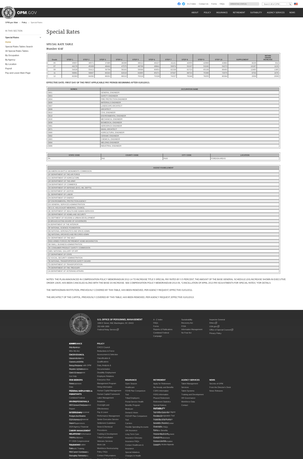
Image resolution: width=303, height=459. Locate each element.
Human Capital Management (109, 391)
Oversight (157, 426)
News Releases (216, 391)
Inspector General (217, 320)
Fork (71, 448)
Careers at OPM (76, 362)
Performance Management (108, 416)
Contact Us (203, 4)
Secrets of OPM (216, 384)
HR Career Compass (78, 452)
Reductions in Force (105, 351)
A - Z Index (158, 320)
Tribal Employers (132, 398)
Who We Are (74, 351)
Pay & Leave (102, 412)
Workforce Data (188, 402)
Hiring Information (104, 387)
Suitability (159, 408)
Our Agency (74, 347)
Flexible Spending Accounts (137, 427)
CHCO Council (103, 347)
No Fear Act (186, 333)
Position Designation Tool (163, 416)
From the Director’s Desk (220, 387)
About (72, 344)
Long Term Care (132, 434)
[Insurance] (222, 12)
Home (8, 42)
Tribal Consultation (105, 437)
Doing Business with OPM (80, 365)
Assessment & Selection (107, 354)
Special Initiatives (132, 452)
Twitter (183, 3)
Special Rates (12, 37)
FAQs (222, 4)
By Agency (10, 60)
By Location (10, 64)
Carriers (128, 423)
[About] (194, 12)
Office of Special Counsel (220, 330)
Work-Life (101, 445)
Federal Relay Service (106, 330)
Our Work (73, 354)
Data (71, 387)
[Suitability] (256, 12)
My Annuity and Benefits (163, 387)
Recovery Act (187, 323)
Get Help (73, 376)
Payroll (8, 68)
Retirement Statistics (162, 402)
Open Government (77, 372)
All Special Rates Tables (16, 51)
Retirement (159, 380)
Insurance (131, 380)
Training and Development (192, 394)
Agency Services (190, 380)
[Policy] (207, 12)
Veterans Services (105, 441)
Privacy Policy (215, 333)
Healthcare (129, 387)
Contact (184, 405)
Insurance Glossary (133, 438)
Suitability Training (161, 423)
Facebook (179, 3)
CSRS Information (161, 391)
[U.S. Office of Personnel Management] (22, 11)
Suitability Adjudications (163, 419)
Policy (24, 22)
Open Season (131, 384)
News (71, 383)
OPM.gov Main (11, 22)
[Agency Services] (275, 12)
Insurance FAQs (132, 441)
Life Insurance (131, 430)
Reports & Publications (163, 329)
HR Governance (188, 398)
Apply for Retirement (162, 384)
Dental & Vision (131, 412)
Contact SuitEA (159, 441)
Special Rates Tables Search (19, 46)
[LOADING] (252, 4)
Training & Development (107, 434)
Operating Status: (238, 4)
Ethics (212, 323)
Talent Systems (187, 391)
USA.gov (213, 326)
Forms (214, 4)
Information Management (191, 329)
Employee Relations (105, 376)
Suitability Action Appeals (163, 444)
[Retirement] (239, 12)
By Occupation (12, 55)
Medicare (129, 409)
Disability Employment (106, 372)
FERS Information (160, 394)
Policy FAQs (102, 452)
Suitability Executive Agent (164, 412)
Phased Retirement (161, 398)
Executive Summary (77, 455)
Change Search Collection (287, 3)
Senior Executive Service (108, 419)
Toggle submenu (40, 37)
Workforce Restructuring (107, 448)
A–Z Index (191, 4)
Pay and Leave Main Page (18, 73)
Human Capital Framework (108, 394)
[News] (292, 12)
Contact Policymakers (106, 455)
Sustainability (186, 320)
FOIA (183, 326)
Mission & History (76, 358)
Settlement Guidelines (106, 423)
